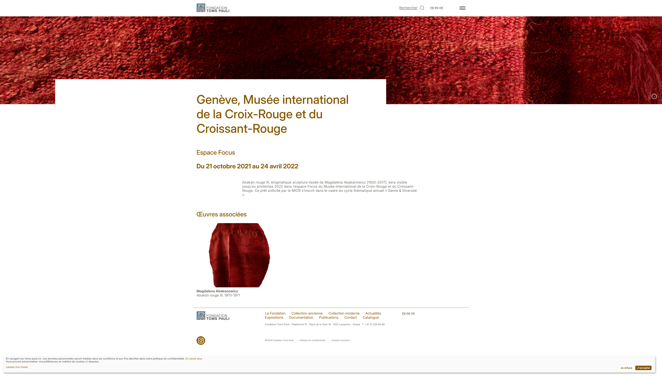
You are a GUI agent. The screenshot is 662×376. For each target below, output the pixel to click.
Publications (328, 317)
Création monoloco (341, 340)
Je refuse (626, 367)
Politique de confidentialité (312, 340)
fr (432, 8)
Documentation (301, 317)
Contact (350, 317)
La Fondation (275, 313)
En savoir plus (194, 358)
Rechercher (408, 8)
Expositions (274, 317)
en (437, 8)
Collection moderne (344, 313)
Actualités (373, 313)
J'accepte (643, 367)
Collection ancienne (307, 313)
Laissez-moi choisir (17, 367)
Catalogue (371, 317)
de (441, 8)
